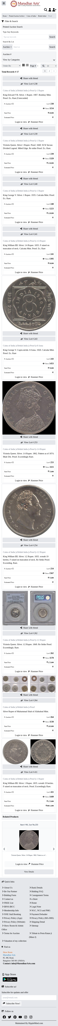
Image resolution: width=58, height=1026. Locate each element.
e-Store (34, 899)
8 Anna (40, 345)
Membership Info (11, 910)
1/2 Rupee (41, 552)
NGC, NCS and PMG (40, 910)
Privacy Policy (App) (13, 918)
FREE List (8, 903)
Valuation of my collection (15, 941)
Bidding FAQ (37, 891)
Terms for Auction (12, 933)
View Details (29, 872)
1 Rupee (40, 90)
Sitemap (34, 926)
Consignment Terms (40, 895)
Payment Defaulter (39, 914)
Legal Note (36, 907)
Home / (5, 16)
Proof (32, 90)
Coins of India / (32, 16)
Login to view (21, 122)
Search (52, 37)
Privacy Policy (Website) (14, 922)
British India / (42, 16)
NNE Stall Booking (12, 914)
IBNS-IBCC (9, 907)
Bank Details (36, 887)
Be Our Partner (10, 891)
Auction (6, 47)
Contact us (8, 899)
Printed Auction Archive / (17, 16)
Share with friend (30, 78)
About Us (8, 887)
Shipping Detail (38, 922)
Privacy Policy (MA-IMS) (42, 918)
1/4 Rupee (41, 241)
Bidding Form (10, 895)
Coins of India (9, 90)
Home (34, 903)
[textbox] (29, 960)
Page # (33, 66)
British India (22, 90)
